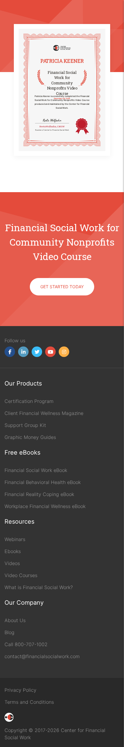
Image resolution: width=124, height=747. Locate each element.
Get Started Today (62, 286)
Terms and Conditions (29, 702)
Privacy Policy (20, 690)
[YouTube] (50, 351)
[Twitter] (37, 351)
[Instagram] (64, 351)
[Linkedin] (23, 351)
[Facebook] (10, 351)
